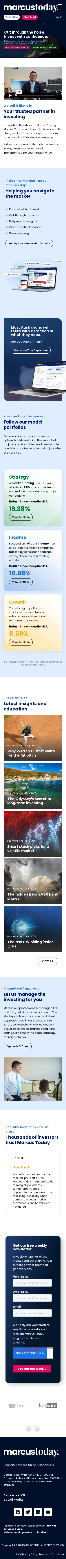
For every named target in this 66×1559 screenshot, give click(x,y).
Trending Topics (47, 817)
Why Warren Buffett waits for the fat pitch (31, 753)
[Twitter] (28, 1512)
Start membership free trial (18, 47)
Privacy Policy (29, 1554)
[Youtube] (48, 1512)
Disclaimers (46, 1465)
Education (51, 721)
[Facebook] (18, 1512)
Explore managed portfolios (44, 47)
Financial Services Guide (20, 1465)
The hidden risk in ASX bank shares (32, 896)
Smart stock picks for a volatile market (28, 848)
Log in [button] (58, 17)
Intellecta (43, 1532)
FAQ (18, 1554)
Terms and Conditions (51, 1554)
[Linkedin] (38, 1512)
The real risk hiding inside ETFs (30, 944)
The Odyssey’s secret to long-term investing (29, 801)
